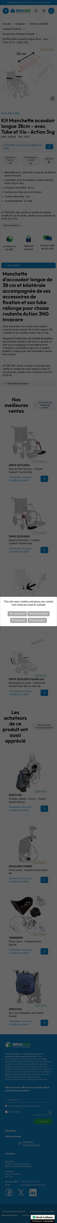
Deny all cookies (38, 613)
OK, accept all (17, 613)
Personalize (18, 620)
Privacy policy (37, 620)
